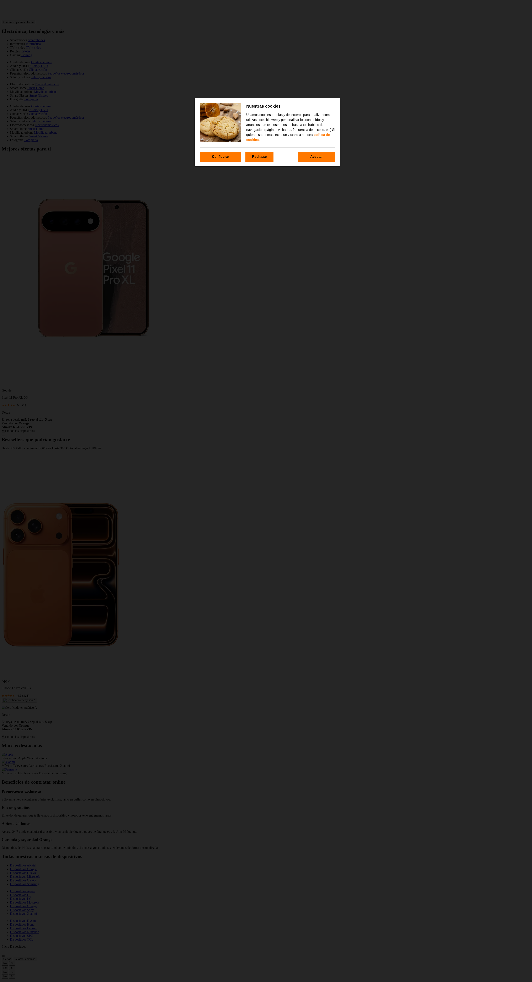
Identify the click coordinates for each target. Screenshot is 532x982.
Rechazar (259, 156)
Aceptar (316, 156)
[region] (267, 132)
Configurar (220, 156)
